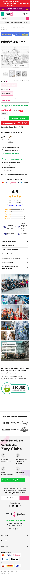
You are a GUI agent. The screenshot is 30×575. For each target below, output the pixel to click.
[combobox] (13, 18)
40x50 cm (9, 85)
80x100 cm (22, 85)
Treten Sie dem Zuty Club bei (12, 480)
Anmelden (24, 498)
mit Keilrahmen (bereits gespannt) (12, 99)
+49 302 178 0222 (15, 524)
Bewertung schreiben (15, 205)
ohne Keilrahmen (7, 93)
